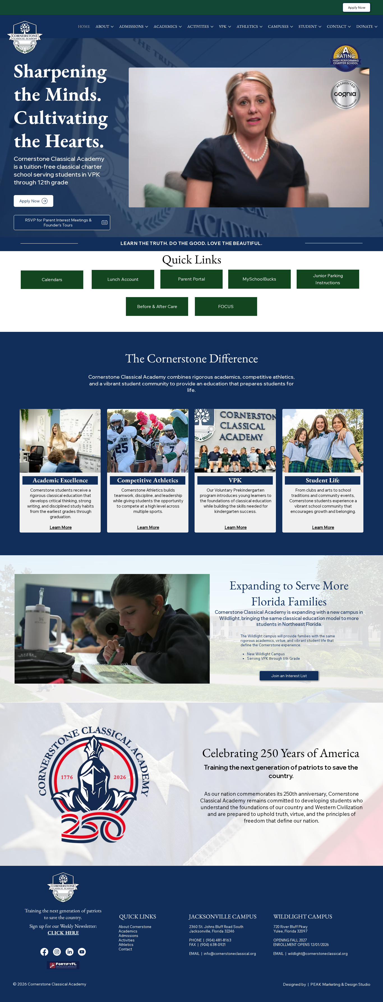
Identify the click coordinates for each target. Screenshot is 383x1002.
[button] (359, 201)
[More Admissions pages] (146, 26)
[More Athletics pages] (261, 26)
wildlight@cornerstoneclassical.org (318, 953)
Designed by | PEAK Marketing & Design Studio (326, 984)
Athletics (126, 944)
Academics (128, 931)
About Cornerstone (135, 926)
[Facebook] (44, 952)
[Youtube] (82, 952)
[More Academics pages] (180, 26)
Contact (125, 949)
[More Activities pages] (212, 26)
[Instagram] (57, 952)
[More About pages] (112, 26)
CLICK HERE (63, 932)
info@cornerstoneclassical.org (230, 953)
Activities (127, 940)
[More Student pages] (320, 26)
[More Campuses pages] (291, 26)
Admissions (128, 935)
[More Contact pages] (349, 26)
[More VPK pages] (229, 26)
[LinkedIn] (69, 952)
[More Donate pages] (376, 26)
